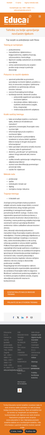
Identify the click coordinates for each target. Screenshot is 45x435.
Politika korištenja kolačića (35, 375)
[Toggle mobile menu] (40, 16)
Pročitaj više (31, 431)
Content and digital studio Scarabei (36, 337)
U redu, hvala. (16, 431)
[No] (42, 418)
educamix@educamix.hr (22, 10)
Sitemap (34, 362)
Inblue (33, 357)
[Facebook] (20, 390)
